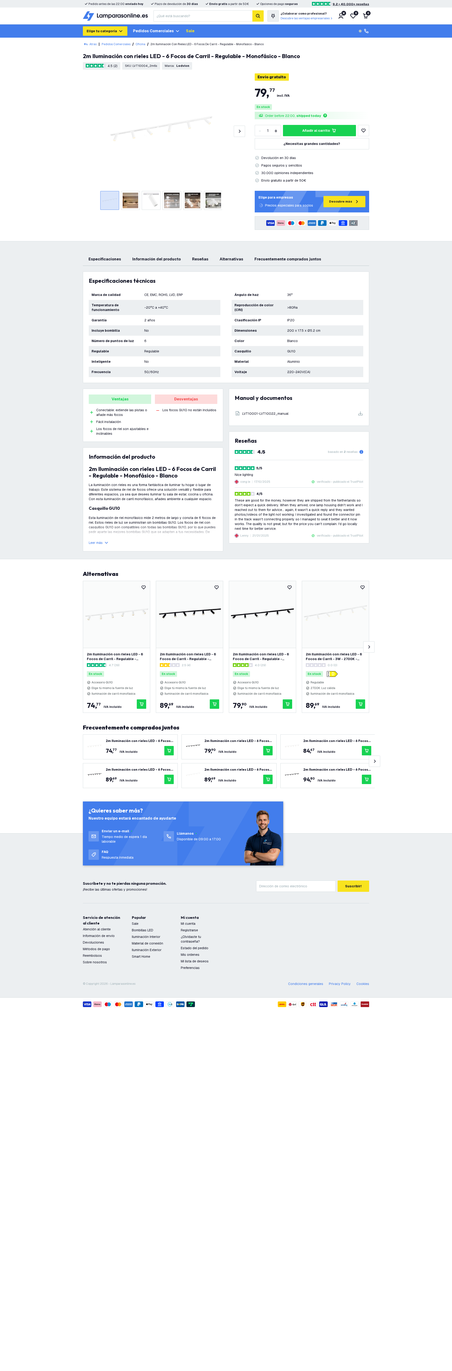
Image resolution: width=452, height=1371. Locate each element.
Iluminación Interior (146, 937)
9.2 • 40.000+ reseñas (351, 4)
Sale (190, 30)
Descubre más (340, 201)
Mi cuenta (188, 923)
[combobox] (202, 16)
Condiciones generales (305, 984)
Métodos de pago (96, 949)
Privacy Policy (340, 984)
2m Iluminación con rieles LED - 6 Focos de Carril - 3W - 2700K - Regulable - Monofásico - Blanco (334, 656)
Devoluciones (93, 942)
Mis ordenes (190, 955)
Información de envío (99, 936)
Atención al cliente (97, 929)
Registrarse (189, 930)
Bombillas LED (142, 930)
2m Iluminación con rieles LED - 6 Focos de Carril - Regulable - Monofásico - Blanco (115, 656)
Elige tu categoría (102, 31)
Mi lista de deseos (195, 961)
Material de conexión (147, 943)
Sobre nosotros (95, 962)
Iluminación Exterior (146, 950)
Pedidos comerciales (153, 30)
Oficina (140, 44)
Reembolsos (92, 955)
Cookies (362, 984)
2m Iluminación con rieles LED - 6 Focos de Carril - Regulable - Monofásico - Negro (188, 656)
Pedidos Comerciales (116, 44)
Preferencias (190, 968)
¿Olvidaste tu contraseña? (191, 939)
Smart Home (141, 956)
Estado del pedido (194, 948)
